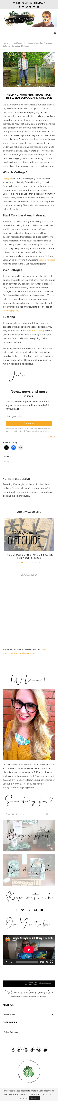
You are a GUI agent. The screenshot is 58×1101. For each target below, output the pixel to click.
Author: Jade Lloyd (16, 479)
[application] (29, 950)
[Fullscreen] (51, 961)
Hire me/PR (40, 3)
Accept (34, 1098)
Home (15, 3)
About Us (27, 3)
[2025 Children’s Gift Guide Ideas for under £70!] (29, 534)
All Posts (18, 43)
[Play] (6, 961)
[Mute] (47, 961)
